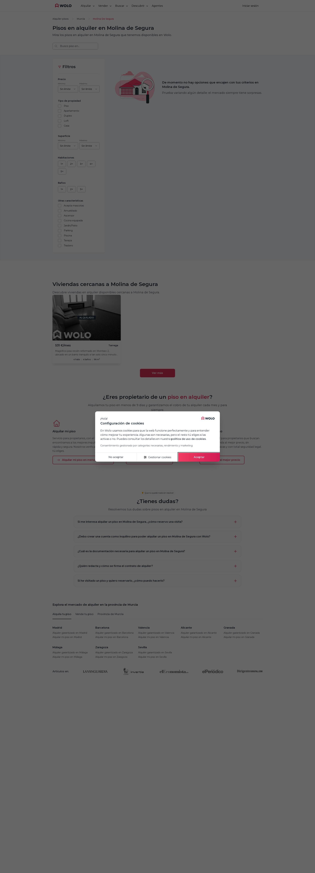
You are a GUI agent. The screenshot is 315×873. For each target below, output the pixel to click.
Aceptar (199, 457)
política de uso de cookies (188, 439)
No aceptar (115, 457)
